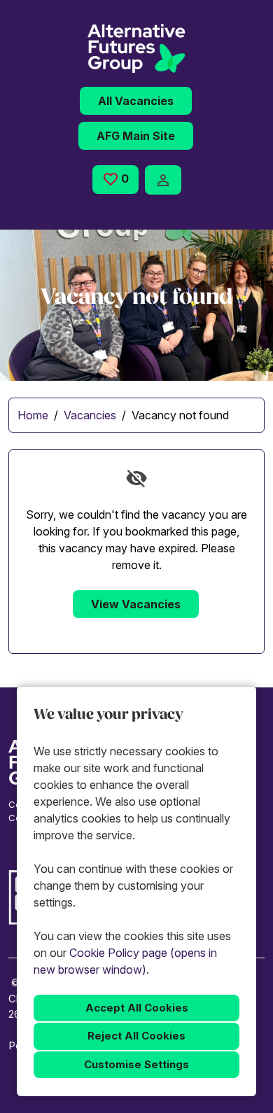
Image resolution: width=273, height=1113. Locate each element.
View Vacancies (136, 604)
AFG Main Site (136, 136)
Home (33, 415)
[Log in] (163, 180)
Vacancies (90, 415)
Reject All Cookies (137, 1035)
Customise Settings (136, 1064)
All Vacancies (136, 101)
